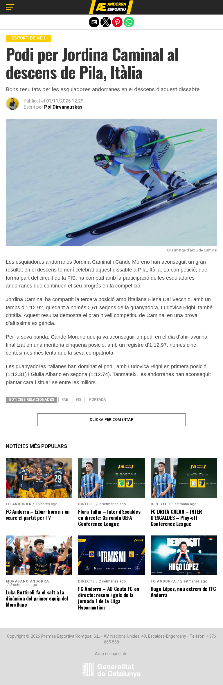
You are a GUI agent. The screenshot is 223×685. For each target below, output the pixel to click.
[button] (10, 7)
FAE (65, 399)
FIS (78, 399)
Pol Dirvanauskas (63, 107)
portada (97, 399)
